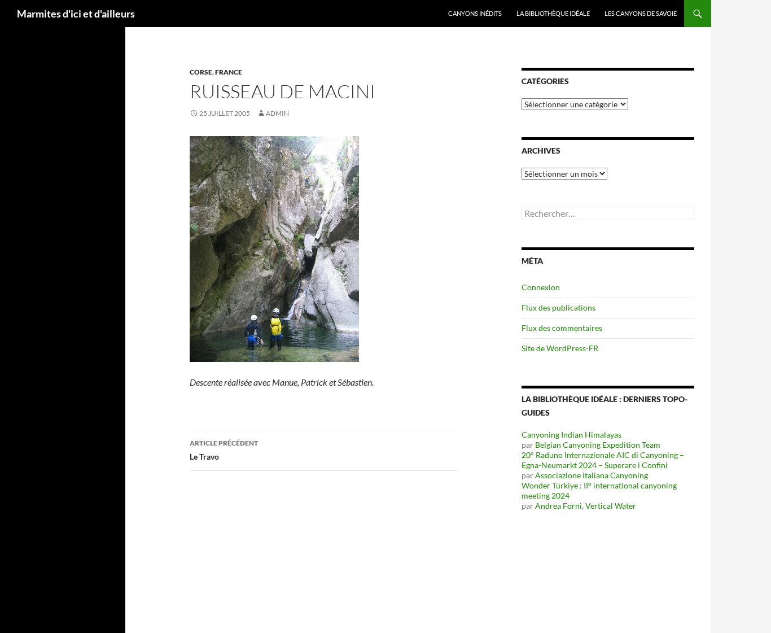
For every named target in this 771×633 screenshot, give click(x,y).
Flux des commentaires (562, 328)
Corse (201, 72)
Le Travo (224, 450)
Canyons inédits (475, 13)
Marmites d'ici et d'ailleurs (76, 13)
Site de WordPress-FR (560, 348)
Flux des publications (558, 307)
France (228, 72)
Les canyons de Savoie (640, 13)
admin (277, 113)
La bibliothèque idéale (553, 13)
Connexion (541, 287)
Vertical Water (610, 505)
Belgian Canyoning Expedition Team (597, 444)
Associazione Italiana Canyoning (591, 475)
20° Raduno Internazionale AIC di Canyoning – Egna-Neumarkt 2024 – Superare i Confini (603, 460)
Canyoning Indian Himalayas (571, 434)
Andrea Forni (558, 505)
